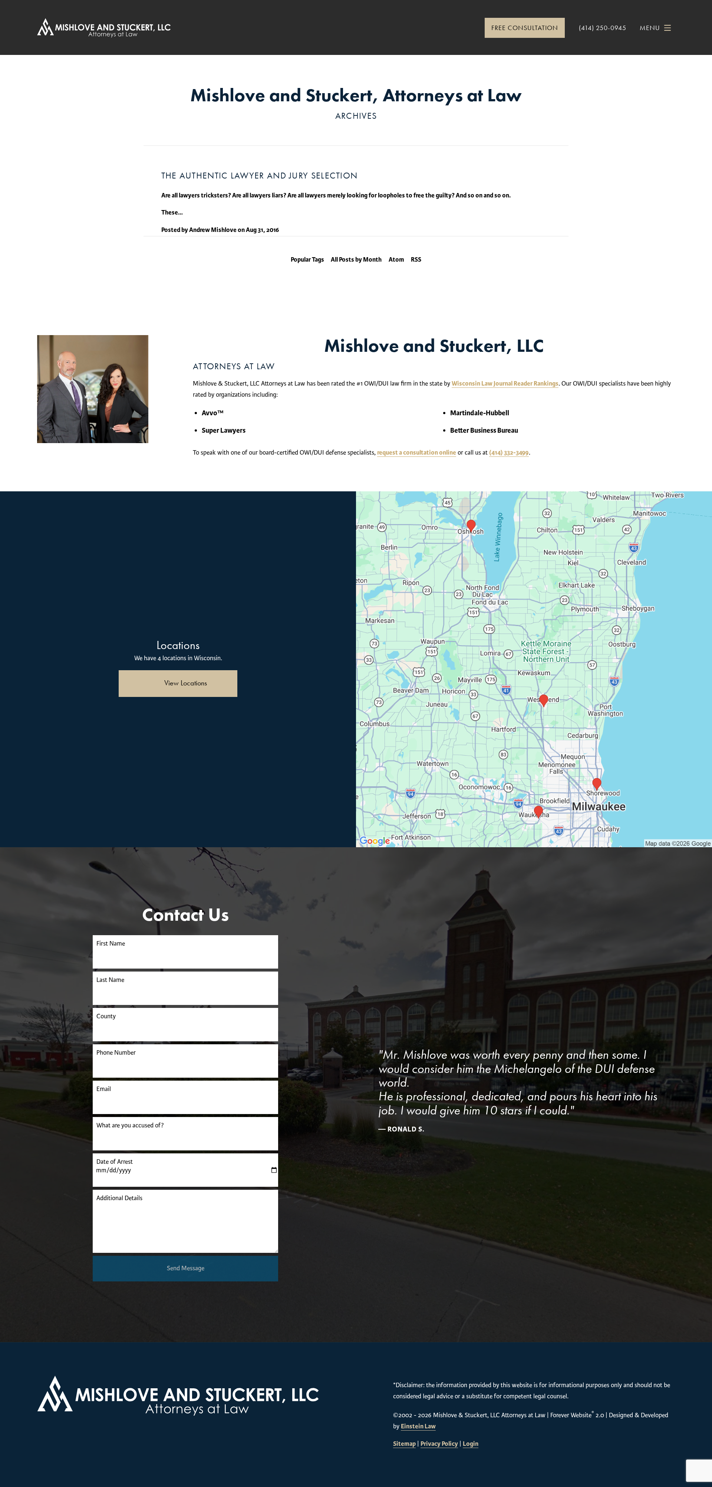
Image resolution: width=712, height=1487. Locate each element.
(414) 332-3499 (509, 452)
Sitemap (404, 1444)
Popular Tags (307, 259)
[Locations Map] (534, 669)
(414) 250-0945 (602, 27)
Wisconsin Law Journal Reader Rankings (505, 383)
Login (470, 1444)
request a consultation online (416, 452)
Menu (650, 27)
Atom (396, 259)
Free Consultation (524, 27)
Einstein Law (418, 1426)
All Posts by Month (356, 259)
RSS (416, 259)
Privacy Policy (439, 1444)
